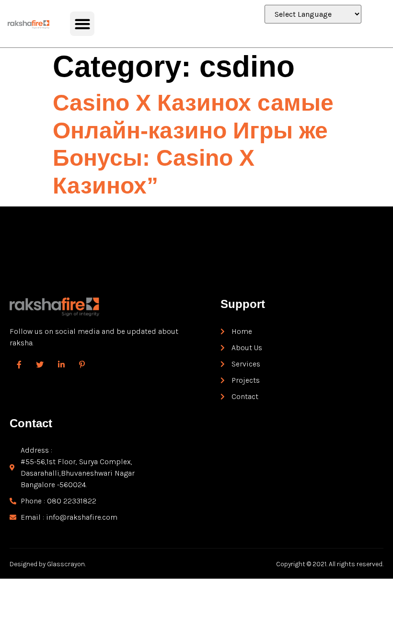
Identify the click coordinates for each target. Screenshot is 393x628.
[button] (82, 23)
